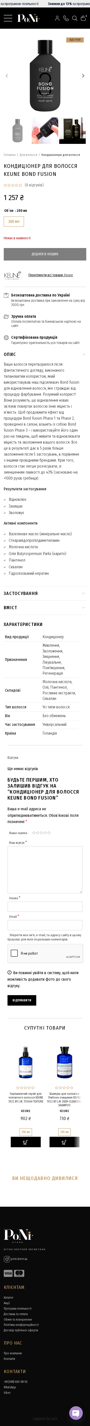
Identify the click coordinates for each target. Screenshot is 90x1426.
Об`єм (8, 211)
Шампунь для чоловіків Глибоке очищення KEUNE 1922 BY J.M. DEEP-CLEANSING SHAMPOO (64, 1099)
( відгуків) (34, 185)
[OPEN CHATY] (76, 1413)
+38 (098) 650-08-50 (16, 1382)
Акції (7, 1303)
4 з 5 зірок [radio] (45, 833)
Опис (10, 354)
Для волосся (28, 155)
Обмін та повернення (18, 1319)
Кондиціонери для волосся (61, 155)
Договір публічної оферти (21, 1330)
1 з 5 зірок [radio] (34, 833)
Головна (10, 155)
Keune (68, 275)
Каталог (9, 1297)
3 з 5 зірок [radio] (41, 833)
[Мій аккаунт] (57, 18)
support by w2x (45, 1418)
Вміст (10, 607)
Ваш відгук (18, 843)
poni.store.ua (18, 1259)
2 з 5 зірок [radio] (38, 833)
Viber (7, 1393)
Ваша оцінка (18, 833)
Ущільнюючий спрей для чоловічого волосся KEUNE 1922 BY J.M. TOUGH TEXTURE (25, 1097)
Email (14, 916)
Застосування (21, 593)
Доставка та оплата (16, 1314)
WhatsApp (10, 1387)
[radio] (14, 222)
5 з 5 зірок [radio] (49, 833)
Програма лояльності (18, 1308)
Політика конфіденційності (21, 1325)
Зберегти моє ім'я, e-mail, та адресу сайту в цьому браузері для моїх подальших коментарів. (44, 937)
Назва (14, 898)
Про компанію (13, 1353)
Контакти (9, 1359)
